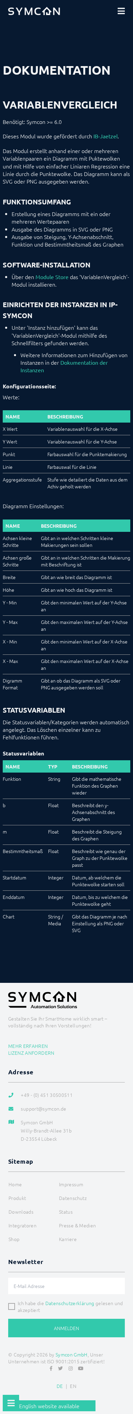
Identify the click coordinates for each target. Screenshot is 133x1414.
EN (73, 1385)
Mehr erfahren (28, 1045)
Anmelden (66, 1328)
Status (66, 1211)
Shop (14, 1239)
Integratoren (22, 1225)
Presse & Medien (77, 1225)
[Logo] (34, 11)
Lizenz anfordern (31, 1052)
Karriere (68, 1239)
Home (15, 1184)
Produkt (17, 1197)
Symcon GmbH (72, 1354)
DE (60, 1385)
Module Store (52, 276)
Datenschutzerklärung (69, 1303)
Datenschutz (73, 1197)
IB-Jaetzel (105, 136)
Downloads (21, 1211)
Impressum (71, 1184)
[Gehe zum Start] (124, 1392)
